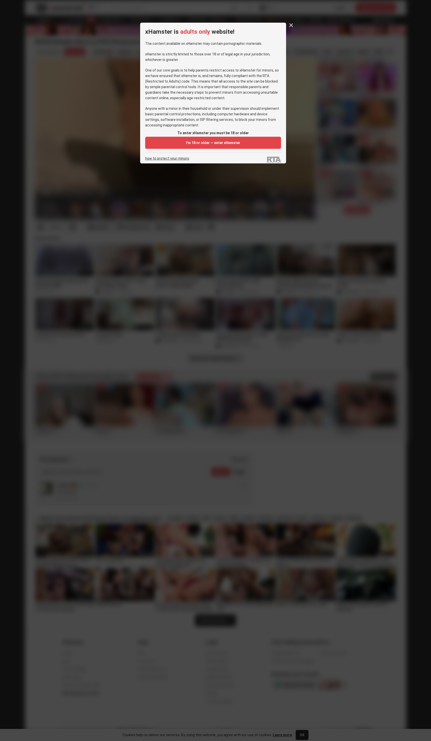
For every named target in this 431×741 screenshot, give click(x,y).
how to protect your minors (167, 158)
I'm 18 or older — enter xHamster (213, 143)
